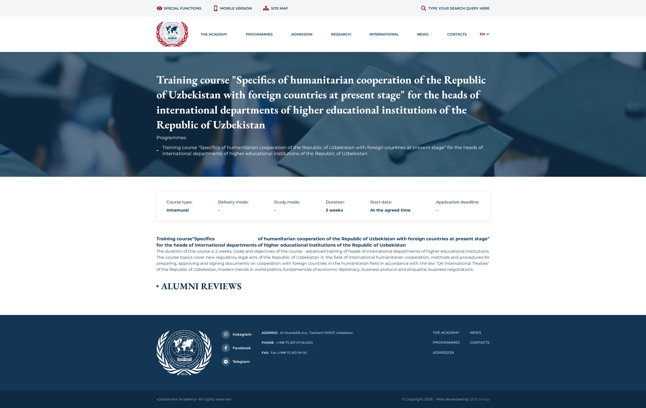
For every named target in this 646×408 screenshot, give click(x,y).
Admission (443, 352)
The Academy (446, 332)
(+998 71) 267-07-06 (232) (287, 342)
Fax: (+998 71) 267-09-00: (284, 353)
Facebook (242, 348)
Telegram (241, 361)
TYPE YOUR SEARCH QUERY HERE (459, 8)
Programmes (171, 137)
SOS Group (480, 399)
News (422, 34)
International (384, 34)
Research (341, 34)
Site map (279, 8)
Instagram (242, 334)
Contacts (457, 34)
